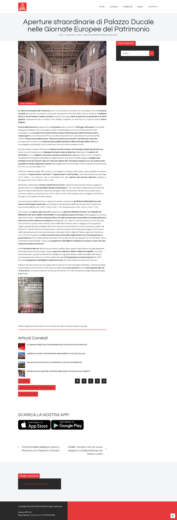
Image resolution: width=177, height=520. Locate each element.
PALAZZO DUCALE (28, 394)
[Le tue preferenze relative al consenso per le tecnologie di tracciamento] (172, 515)
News (79, 35)
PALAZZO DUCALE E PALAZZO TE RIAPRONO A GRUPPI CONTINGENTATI (54, 362)
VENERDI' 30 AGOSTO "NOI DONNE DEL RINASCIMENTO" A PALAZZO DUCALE (56, 353)
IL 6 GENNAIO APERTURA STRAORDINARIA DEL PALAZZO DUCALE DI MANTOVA (57, 345)
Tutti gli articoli (70, 35)
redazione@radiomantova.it (35, 484)
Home (61, 35)
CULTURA (24, 381)
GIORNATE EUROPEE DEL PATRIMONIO (37, 388)
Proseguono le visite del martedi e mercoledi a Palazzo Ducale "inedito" (58, 371)
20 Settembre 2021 (28, 103)
